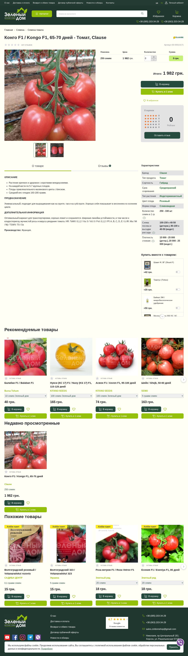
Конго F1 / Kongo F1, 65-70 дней (23, 476)
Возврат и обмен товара (62, 627)
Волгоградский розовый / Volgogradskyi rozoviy (20, 572)
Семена (20, 30)
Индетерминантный (171, 196)
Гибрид (164, 183)
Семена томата (35, 30)
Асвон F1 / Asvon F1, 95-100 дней (116, 383)
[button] (162, 316)
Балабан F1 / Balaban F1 (19, 383)
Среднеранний (168, 188)
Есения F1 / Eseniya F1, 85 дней (160, 570)
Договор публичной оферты (64, 632)
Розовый (165, 201)
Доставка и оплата (59, 621)
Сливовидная (167, 206)
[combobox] (101, 13)
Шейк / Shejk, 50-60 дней (156, 383)
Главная (8, 30)
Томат (163, 178)
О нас (53, 616)
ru (162, 3)
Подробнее (47, 649)
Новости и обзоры (59, 638)
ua (157, 3)
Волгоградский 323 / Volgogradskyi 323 (62, 572)
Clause (163, 173)
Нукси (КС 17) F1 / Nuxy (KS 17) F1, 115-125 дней (71, 385)
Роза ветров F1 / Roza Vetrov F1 (115, 570)
